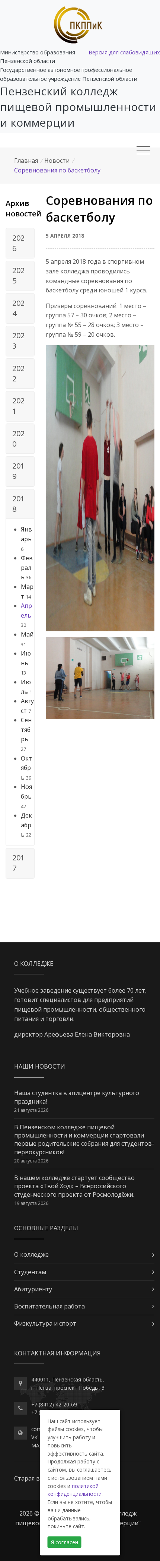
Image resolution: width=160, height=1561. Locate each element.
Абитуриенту (33, 1289)
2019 (18, 471)
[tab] (20, 243)
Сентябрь (26, 729)
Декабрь (26, 824)
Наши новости (39, 1066)
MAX (36, 1445)
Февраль (27, 567)
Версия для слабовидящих (124, 52)
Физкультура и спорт (45, 1323)
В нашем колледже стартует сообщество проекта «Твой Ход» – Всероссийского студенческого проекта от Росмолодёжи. (74, 1186)
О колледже (31, 1254)
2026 (18, 243)
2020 (18, 438)
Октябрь (26, 767)
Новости (57, 160)
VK (34, 1437)
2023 (18, 340)
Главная (26, 160)
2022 (18, 373)
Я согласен (64, 1542)
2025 (18, 275)
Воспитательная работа (49, 1306)
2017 (18, 863)
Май (27, 634)
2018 (18, 504)
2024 (18, 308)
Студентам (30, 1272)
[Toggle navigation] (143, 150)
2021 (18, 406)
